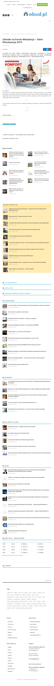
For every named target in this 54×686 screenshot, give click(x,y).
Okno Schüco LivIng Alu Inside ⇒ (11, 138)
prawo (8, 594)
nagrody (24, 594)
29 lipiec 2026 (13, 185)
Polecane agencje (10, 282)
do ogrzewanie (17, 603)
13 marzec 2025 (13, 366)
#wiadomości (6, 124)
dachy (37, 594)
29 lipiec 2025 (13, 224)
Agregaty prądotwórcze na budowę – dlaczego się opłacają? (22, 318)
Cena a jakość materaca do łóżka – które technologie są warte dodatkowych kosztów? (29, 242)
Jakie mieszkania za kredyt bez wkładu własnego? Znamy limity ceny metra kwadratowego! (29, 452)
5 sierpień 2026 (39, 175)
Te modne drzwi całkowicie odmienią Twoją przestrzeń (21, 439)
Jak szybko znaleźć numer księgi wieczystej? (18, 433)
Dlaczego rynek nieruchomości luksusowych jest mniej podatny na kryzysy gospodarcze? (29, 517)
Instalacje (10, 666)
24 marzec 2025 (13, 500)
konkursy (23, 599)
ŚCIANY (10, 647)
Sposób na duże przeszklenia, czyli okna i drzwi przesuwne (22, 446)
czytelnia (15, 592)
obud (44, 597)
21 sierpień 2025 (14, 251)
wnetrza (26, 592)
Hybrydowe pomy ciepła (14, 162)
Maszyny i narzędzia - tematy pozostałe (24, 608)
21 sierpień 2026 (13, 384)
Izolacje (10, 652)
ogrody (33, 594)
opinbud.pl (32, 632)
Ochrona (10, 655)
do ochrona (9, 605)
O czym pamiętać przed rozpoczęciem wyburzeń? (20, 236)
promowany (24, 605)
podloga (9, 608)
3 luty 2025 (12, 270)
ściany (12, 594)
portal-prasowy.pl (34, 629)
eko (36, 597)
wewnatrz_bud (10, 603)
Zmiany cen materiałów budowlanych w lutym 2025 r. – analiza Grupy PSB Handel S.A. (28, 504)
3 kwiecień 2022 (13, 454)
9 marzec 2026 (13, 485)
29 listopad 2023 (13, 359)
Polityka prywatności (21, 4)
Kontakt (13, 4)
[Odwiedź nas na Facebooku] (4, 15)
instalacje (39, 592)
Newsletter (29, 4)
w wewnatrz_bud (16, 599)
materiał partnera (10, 597)
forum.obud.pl (33, 624)
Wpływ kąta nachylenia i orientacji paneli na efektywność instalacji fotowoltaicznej (27, 351)
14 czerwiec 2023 (13, 435)
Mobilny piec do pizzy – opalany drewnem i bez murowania (21, 426)
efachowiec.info (33, 627)
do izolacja (36, 605)
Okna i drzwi (11, 663)
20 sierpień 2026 (14, 158)
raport (45, 605)
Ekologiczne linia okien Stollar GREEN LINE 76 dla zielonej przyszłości (24, 344)
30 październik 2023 (14, 307)
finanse (29, 597)
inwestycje (34, 599)
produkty (34, 592)
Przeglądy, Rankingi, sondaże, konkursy (17, 293)
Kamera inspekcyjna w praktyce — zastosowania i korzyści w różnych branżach (26, 357)
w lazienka (30, 605)
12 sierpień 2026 (14, 164)
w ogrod (43, 601)
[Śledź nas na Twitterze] (6, 15)
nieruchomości (18, 594)
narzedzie (28, 599)
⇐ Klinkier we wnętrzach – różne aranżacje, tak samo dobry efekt (18, 134)
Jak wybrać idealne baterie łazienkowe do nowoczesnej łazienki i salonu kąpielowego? (29, 222)
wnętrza (40, 597)
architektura (9, 599)
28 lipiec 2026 (39, 182)
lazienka (41, 605)
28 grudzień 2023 (13, 526)
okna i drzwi (20, 592)
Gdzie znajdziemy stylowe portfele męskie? (18, 364)
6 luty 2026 (12, 479)
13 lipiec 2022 (13, 428)
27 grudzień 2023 (14, 257)
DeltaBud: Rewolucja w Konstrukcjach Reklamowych (21, 255)
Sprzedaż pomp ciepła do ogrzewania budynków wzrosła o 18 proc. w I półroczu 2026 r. (41, 172)
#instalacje (12, 124)
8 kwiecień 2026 (13, 532)
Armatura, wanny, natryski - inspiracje (34, 603)
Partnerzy (10, 627)
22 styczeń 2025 (14, 244)
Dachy (9, 650)
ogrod (44, 603)
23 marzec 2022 (13, 448)
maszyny (17, 597)
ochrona (23, 603)
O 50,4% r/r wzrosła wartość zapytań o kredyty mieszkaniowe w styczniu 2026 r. (26, 477)
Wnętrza (10, 658)
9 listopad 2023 (13, 346)
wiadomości (9, 592)
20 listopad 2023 (13, 353)
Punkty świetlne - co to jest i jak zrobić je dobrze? (19, 331)
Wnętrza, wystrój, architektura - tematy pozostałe (17, 601)
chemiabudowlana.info (35, 621)
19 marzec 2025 (14, 231)
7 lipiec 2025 (12, 473)
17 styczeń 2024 (13, 313)
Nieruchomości (11, 668)
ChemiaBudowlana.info (42, 4)
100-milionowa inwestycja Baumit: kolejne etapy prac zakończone (40, 163)
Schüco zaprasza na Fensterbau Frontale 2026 (19, 484)
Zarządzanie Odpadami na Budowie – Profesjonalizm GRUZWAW (23, 325)
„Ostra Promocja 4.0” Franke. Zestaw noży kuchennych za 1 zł (22, 402)
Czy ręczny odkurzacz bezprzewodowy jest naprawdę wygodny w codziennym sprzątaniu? (29, 305)
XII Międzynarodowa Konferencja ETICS (17, 530)
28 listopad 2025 (14, 264)
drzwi (26, 597)
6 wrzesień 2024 (13, 333)
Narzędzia (10, 671)
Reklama (8, 4)
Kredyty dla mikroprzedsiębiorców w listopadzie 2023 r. (21, 524)
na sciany (30, 601)
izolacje (21, 597)
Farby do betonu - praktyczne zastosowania (18, 311)
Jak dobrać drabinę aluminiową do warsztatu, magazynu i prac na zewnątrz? (26, 249)
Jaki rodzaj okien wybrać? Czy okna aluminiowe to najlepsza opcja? (24, 229)
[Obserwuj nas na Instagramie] (8, 15)
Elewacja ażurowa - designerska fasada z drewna (20, 216)
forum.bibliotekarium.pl (35, 635)
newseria (38, 601)
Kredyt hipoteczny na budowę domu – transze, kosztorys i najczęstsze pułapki (26, 409)
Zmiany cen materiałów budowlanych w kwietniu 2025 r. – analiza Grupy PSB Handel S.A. (28, 511)
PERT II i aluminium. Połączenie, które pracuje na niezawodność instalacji (16, 172)
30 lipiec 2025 (13, 493)
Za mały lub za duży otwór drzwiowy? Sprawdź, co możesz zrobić (23, 338)
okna (30, 592)
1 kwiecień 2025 (13, 506)
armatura (19, 605)
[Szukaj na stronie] (12, 15)
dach (34, 601)
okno (43, 592)
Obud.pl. (22, 679)
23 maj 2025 (12, 513)
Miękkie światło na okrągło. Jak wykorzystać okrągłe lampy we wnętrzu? (16, 190)
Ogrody (9, 660)
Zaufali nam (8, 288)
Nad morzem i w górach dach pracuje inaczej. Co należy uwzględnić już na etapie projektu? (29, 389)
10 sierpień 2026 (14, 212)
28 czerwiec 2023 (13, 320)
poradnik (29, 594)
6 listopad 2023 (13, 327)
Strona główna (6, 34)
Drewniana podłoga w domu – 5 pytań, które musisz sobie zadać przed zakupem (27, 262)
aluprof (13, 608)
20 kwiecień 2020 (14, 218)
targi (33, 597)
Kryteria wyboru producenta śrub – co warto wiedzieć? (21, 268)
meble (14, 605)
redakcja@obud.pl (27, 7)
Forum (34, 4)
